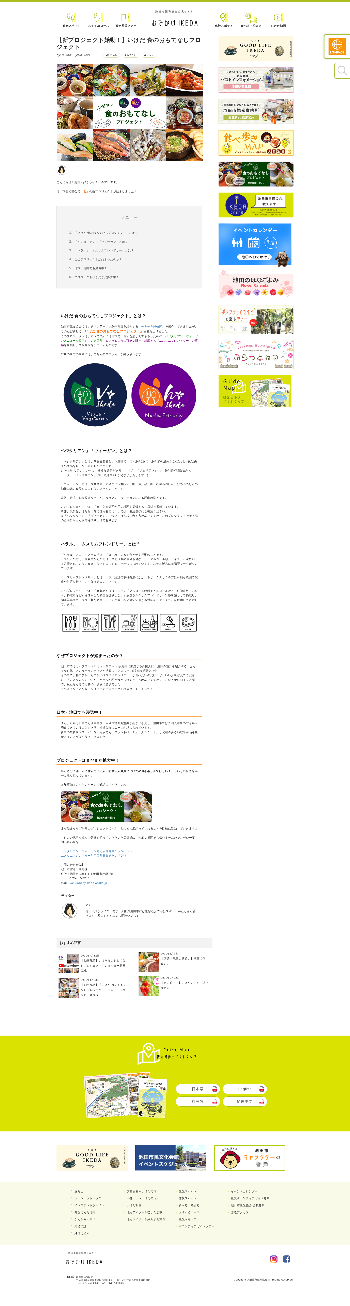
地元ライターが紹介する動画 (146, 1219)
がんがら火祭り (85, 1219)
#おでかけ (131, 55)
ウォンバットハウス (88, 1198)
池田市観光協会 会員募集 (248, 1205)
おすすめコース (98, 25)
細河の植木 (82, 1233)
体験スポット (224, 25)
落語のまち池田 (85, 1212)
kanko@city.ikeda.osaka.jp (88, 882)
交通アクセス (240, 1212)
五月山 (79, 1191)
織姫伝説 (80, 1226)
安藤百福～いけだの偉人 (143, 1191)
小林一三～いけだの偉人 (143, 1198)
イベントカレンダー (244, 1191)
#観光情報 (112, 55)
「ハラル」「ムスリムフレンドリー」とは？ (104, 250)
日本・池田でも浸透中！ (90, 268)
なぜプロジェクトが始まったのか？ (98, 259)
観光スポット (71, 25)
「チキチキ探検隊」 (151, 326)
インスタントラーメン (89, 1205)
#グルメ (149, 55)
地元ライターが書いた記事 (144, 1212)
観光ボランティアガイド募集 (250, 1198)
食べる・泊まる (251, 25)
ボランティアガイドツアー (196, 1226)
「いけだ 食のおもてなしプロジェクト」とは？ (106, 232)
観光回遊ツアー (125, 25)
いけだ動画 (278, 25)
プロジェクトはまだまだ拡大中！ (96, 277)
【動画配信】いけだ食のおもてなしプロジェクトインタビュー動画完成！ (103, 965)
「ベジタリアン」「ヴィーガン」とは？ (101, 241)
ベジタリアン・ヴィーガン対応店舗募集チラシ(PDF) (96, 851)
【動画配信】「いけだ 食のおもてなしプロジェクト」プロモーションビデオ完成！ (103, 990)
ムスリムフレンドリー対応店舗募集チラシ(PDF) (93, 855)
